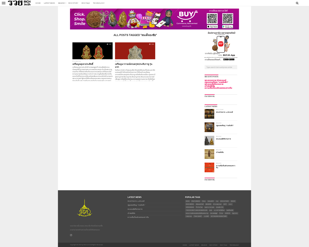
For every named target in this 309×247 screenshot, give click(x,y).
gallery (211, 201)
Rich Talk (86, 3)
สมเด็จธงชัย (230, 210)
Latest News (49, 3)
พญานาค (234, 213)
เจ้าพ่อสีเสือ (210, 86)
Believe (61, 3)
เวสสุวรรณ (189, 216)
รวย (217, 201)
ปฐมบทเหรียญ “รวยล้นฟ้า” (216, 82)
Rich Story (73, 3)
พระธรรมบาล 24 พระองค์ (215, 80)
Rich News (190, 204)
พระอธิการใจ (219, 207)
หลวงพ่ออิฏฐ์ (213, 213)
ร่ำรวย (221, 213)
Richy (233, 201)
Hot (225, 204)
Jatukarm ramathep (219, 216)
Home (38, 3)
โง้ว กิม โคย (199, 207)
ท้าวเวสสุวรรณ (217, 204)
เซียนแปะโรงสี (199, 204)
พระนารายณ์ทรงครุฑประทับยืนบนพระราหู (197, 213)
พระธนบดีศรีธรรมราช (214, 84)
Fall (203, 201)
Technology (99, 3)
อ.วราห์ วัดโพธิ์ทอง (219, 210)
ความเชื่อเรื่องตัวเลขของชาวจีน (218, 87)
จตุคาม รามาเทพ (209, 207)
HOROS (227, 213)
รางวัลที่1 (206, 216)
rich (187, 201)
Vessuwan (190, 207)
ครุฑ (210, 210)
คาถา (230, 204)
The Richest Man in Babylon (196, 210)
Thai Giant (198, 216)
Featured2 (196, 201)
